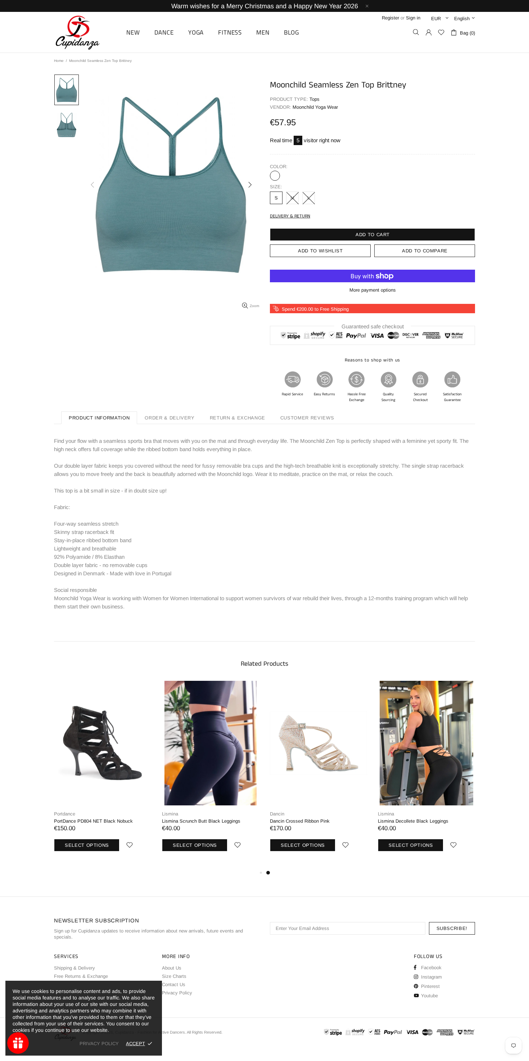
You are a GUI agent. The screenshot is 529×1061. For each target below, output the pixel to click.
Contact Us (173, 984)
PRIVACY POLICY (99, 1043)
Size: (276, 186)
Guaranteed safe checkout (373, 326)
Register (390, 18)
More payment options (372, 290)
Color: (279, 166)
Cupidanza (85, 32)
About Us (171, 968)
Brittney (275, 175)
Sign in (413, 18)
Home (59, 61)
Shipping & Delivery (74, 968)
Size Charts (174, 976)
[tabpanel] (318, 774)
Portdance (64, 814)
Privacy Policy (177, 992)
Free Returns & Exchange (81, 976)
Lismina (170, 814)
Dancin (277, 814)
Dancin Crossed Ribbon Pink (300, 821)
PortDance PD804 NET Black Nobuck (93, 821)
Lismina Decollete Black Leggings (413, 821)
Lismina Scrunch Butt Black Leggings (201, 821)
